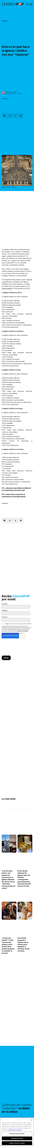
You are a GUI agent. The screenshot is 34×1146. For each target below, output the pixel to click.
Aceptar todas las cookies (17, 1143)
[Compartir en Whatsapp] (10, 115)
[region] (17, 1131)
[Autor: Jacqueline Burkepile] (4, 917)
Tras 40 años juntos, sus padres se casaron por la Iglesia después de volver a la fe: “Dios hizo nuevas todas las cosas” (8, 879)
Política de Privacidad (14, 1130)
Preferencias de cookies (17, 1133)
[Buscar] (27, 4)
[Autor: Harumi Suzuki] (4, 850)
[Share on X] (15, 115)
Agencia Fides (7, 288)
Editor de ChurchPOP (11, 92)
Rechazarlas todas (17, 1138)
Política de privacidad (22, 631)
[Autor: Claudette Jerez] (20, 850)
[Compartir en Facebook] (4, 115)
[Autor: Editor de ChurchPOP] (3, 92)
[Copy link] (20, 115)
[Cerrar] (32, 1120)
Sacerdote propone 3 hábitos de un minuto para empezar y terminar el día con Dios (23, 944)
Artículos (4, 21)
